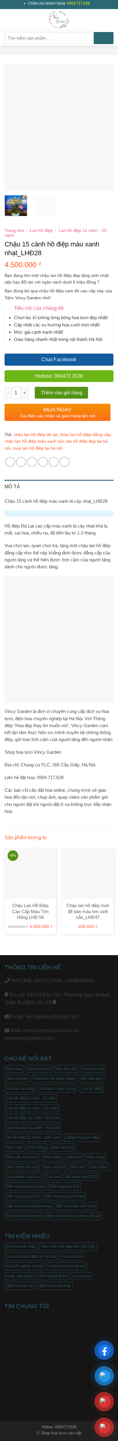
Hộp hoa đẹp (91, 1078)
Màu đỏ (77, 1167)
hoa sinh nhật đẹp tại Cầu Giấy (68, 1246)
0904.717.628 (78, 3)
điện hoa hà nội (19, 1285)
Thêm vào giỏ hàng (61, 392)
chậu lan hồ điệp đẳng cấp (85, 434)
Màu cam (14, 1147)
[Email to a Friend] (43, 462)
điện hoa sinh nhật (55, 1285)
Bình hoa (14, 1069)
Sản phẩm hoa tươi (23, 1176)
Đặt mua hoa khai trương (28, 1206)
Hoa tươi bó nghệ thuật (54, 1078)
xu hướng (81, 1276)
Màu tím (74, 1157)
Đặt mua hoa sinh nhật (76, 1206)
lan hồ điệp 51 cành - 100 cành (33, 1137)
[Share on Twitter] (32, 462)
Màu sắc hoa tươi (22, 1157)
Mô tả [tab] (12, 486)
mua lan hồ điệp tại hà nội (37, 448)
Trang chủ (14, 230)
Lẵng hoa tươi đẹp (82, 1137)
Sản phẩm (98, 1167)
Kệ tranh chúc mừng (58, 1088)
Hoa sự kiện (17, 1078)
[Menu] (8, 19)
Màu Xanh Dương (22, 1167)
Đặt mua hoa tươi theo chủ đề (74, 1216)
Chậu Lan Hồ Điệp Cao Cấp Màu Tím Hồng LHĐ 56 (30, 911)
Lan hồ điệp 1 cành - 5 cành (30, 1098)
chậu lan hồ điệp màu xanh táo (34, 441)
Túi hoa (52, 1176)
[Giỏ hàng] (110, 19)
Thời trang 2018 (53, 1276)
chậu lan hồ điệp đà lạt (35, 434)
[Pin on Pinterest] (54, 462)
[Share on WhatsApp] (10, 462)
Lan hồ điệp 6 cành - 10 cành (31, 1108)
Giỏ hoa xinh (39, 1069)
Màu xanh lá (54, 1167)
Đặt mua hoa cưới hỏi (64, 1196)
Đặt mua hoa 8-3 (64, 1186)
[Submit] (103, 38)
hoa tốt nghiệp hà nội (24, 1266)
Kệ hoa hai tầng (20, 1088)
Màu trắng (52, 1157)
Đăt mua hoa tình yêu (25, 1186)
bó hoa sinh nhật (20, 1246)
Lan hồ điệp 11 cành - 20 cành (32, 1117)
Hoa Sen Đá (66, 1069)
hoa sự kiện (72, 1256)
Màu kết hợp (62, 1147)
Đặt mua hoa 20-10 (23, 1196)
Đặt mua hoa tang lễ (24, 1216)
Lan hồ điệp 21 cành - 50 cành (32, 1127)
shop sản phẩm (19, 1276)
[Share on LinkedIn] (65, 462)
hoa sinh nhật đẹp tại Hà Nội (31, 1256)
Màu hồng (37, 1147)
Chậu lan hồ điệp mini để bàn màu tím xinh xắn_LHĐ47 (88, 911)
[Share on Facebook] (21, 462)
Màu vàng (95, 1157)
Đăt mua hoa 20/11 (81, 1176)
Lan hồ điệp (41, 230)
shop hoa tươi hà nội (67, 1266)
